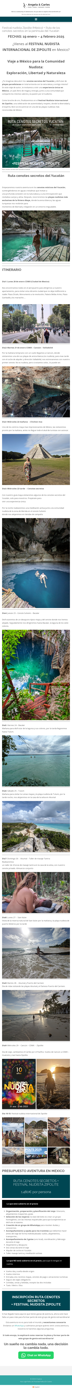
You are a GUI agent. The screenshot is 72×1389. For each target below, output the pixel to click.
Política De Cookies (46, 1381)
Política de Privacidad (33, 1381)
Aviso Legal (23, 1381)
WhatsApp (19, 1325)
